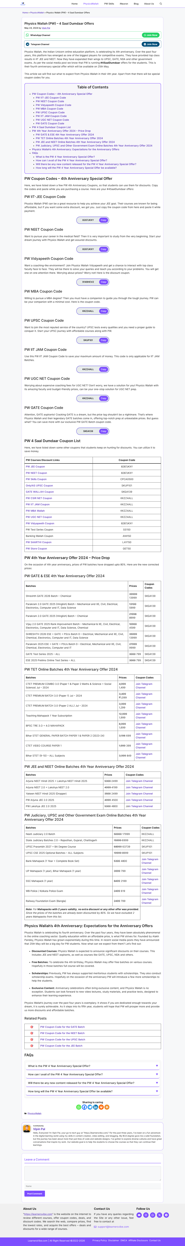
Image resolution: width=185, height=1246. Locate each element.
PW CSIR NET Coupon (39, 498)
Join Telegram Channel (139, 781)
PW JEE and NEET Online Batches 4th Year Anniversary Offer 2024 (75, 142)
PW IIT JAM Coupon (38, 504)
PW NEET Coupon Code (50, 101)
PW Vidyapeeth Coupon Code (53, 105)
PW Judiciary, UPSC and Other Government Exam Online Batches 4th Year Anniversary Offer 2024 (94, 145)
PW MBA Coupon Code (49, 108)
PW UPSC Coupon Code (50, 112)
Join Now (152, 35)
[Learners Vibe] (22, 4)
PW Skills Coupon (36, 479)
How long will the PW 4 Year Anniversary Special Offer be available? (76, 167)
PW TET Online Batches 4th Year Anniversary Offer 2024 (69, 138)
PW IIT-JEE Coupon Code (51, 97)
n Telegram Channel (141, 806)
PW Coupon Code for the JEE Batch (61, 1045)
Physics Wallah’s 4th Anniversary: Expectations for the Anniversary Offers (75, 149)
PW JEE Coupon (35, 466)
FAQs (35, 153)
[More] (106, 1107)
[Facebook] (84, 1107)
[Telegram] (89, 1107)
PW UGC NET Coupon (39, 517)
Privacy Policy (99, 1240)
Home (75, 3)
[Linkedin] (95, 1107)
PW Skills (109, 3)
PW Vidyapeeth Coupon (40, 523)
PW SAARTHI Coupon (38, 542)
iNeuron (124, 3)
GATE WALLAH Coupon (40, 491)
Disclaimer (113, 1240)
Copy (103, 220)
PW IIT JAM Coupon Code (51, 116)
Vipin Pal (39, 1129)
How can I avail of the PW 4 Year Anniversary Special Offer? (71, 160)
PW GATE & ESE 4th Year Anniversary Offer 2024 (65, 134)
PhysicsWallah (91, 3)
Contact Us (155, 1240)
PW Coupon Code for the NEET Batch (62, 1033)
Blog (136, 3)
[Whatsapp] (78, 1107)
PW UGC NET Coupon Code (52, 119)
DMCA (124, 1240)
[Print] (101, 1107)
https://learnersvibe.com (38, 1214)
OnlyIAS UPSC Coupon (39, 485)
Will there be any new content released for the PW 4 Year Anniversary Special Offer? (86, 164)
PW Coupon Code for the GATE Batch (62, 1026)
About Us (149, 3)
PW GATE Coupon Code (50, 123)
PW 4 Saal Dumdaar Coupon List (51, 127)
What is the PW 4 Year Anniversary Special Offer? (65, 156)
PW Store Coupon (36, 548)
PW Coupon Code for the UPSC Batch (62, 1039)
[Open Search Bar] (161, 4)
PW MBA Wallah (35, 510)
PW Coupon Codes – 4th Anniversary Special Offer (62, 93)
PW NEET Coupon (36, 473)
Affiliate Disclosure (138, 1240)
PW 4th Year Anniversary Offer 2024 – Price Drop (61, 130)
